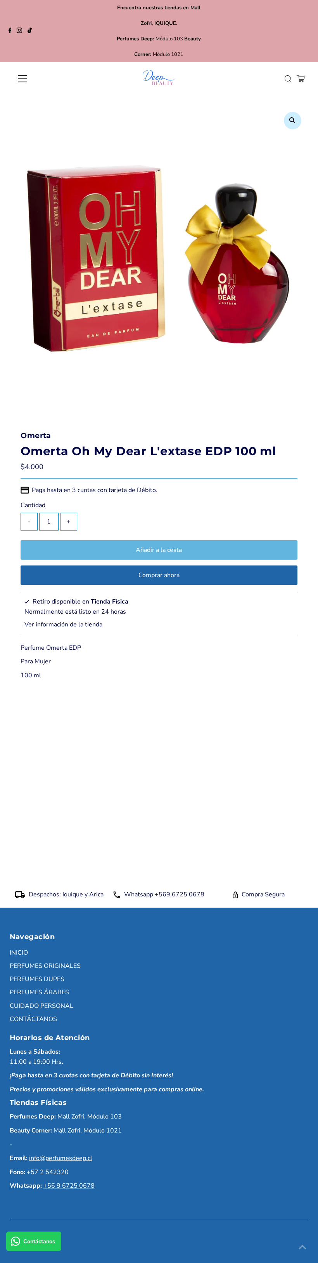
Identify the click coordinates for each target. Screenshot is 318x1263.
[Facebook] (10, 31)
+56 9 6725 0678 (69, 1185)
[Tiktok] (30, 31)
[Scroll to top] (302, 1247)
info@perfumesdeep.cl (60, 1158)
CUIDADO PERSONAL (41, 1006)
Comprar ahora (159, 575)
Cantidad (33, 505)
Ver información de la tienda (63, 624)
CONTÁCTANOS (33, 1019)
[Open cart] (301, 79)
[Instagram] (19, 31)
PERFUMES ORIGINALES (45, 966)
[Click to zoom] (292, 120)
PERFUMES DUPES (37, 979)
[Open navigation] (47, 79)
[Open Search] (288, 78)
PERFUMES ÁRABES (39, 992)
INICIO (19, 952)
